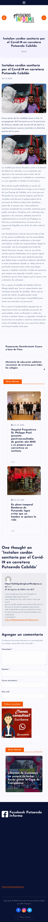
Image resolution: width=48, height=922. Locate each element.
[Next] (40, 749)
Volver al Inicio (25, 917)
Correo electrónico (10, 681)
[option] (24, 774)
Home (24, 52)
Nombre (6, 669)
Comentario (7, 649)
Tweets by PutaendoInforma (13, 887)
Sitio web (5, 692)
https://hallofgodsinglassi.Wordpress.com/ (21, 620)
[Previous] (36, 749)
